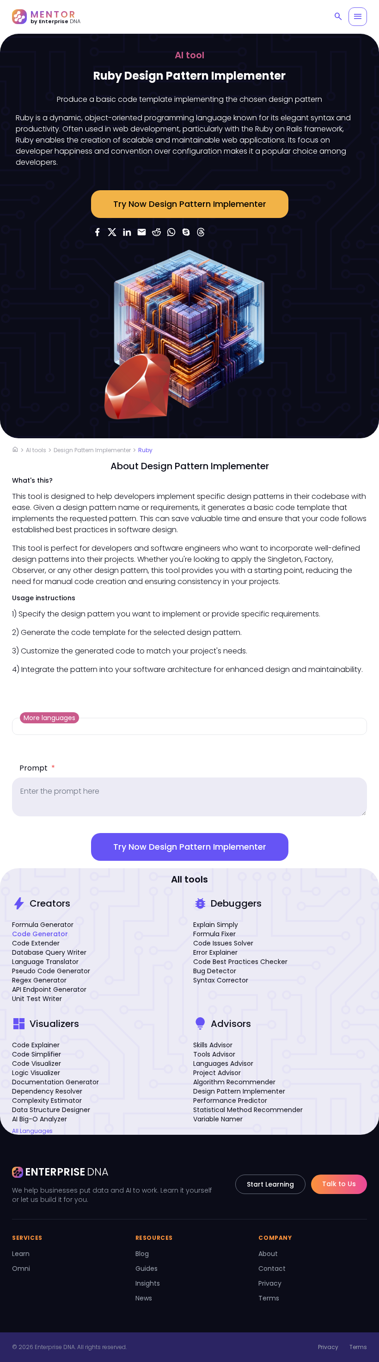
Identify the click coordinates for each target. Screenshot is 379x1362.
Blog (142, 1253)
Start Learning (270, 1184)
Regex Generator (39, 980)
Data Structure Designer (51, 1109)
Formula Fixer (214, 934)
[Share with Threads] (201, 231)
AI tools (36, 450)
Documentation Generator (55, 1082)
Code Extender (36, 943)
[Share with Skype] (186, 231)
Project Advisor (217, 1072)
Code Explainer (36, 1045)
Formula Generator (42, 924)
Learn (21, 1253)
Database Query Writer (49, 952)
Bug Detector (214, 971)
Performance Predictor (230, 1100)
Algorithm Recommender (234, 1082)
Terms (268, 1298)
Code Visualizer (36, 1063)
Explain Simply (215, 924)
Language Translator (45, 961)
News (143, 1298)
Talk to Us (339, 1183)
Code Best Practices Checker (240, 961)
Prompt (37, 768)
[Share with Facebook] (97, 231)
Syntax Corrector (220, 980)
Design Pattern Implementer (92, 450)
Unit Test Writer (37, 998)
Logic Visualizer (36, 1072)
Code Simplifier (36, 1054)
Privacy (269, 1283)
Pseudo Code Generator (51, 971)
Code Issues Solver (223, 943)
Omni (21, 1268)
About (268, 1253)
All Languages (32, 1131)
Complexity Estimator (47, 1100)
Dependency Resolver (47, 1091)
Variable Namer (218, 1119)
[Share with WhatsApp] (171, 231)
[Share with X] (112, 231)
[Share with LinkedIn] (127, 231)
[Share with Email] (141, 231)
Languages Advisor (223, 1063)
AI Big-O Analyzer (39, 1119)
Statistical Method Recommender (248, 1109)
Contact (272, 1268)
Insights (147, 1283)
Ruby (145, 450)
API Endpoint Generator (49, 989)
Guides (146, 1268)
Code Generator (40, 934)
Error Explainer (215, 952)
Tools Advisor (214, 1054)
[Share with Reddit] (156, 231)
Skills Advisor (212, 1045)
